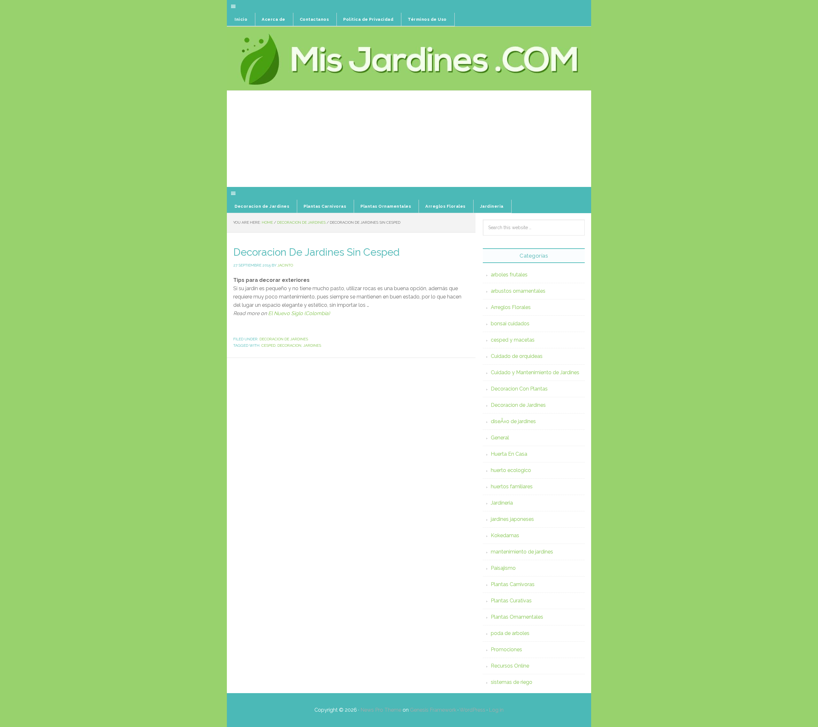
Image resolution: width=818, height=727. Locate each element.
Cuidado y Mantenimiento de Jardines (535, 372)
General (500, 438)
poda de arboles (510, 633)
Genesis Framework (433, 710)
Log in (496, 710)
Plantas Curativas (511, 601)
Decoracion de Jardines (283, 339)
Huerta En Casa (509, 454)
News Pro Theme (380, 710)
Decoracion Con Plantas (519, 389)
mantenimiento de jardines (522, 552)
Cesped (268, 345)
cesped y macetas (513, 340)
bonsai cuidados (510, 324)
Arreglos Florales (511, 307)
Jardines (312, 345)
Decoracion (289, 345)
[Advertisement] (409, 139)
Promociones (506, 649)
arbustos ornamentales (518, 291)
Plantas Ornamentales (517, 617)
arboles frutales (509, 275)
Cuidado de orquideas (517, 356)
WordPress (472, 710)
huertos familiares (512, 486)
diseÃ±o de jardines (513, 421)
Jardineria (502, 503)
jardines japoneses (512, 519)
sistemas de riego (511, 682)
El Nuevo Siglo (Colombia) (299, 313)
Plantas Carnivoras (513, 584)
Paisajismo (503, 568)
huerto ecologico (511, 470)
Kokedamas (505, 535)
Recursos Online (510, 666)
